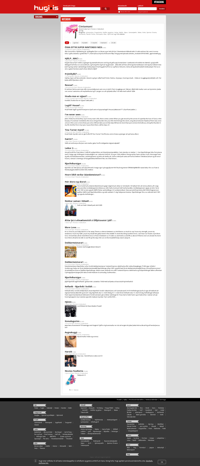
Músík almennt (70, 107)
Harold (68, 351)
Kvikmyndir (69, 132)
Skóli (70, 446)
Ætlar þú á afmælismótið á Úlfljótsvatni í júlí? (88, 220)
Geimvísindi (38, 422)
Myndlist (106, 431)
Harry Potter (106, 429)
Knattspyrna (150, 412)
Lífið (35, 443)
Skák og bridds (141, 415)
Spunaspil (37, 439)
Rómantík (69, 117)
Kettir (70, 408)
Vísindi (36, 425)
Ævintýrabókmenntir (94, 434)
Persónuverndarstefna (136, 400)
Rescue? (69, 85)
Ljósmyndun (90, 32)
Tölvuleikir (69, 439)
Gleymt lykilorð (143, 12)
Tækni (129, 435)
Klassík (154, 426)
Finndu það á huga (69, 6)
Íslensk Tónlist (90, 34)
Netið (134, 440)
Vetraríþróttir (131, 417)
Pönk (150, 428)
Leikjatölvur (69, 49)
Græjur (152, 438)
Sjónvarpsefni (70, 87)
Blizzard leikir (48, 432)
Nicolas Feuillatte (74, 371)
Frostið (119, 400)
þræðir (85, 43)
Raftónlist (157, 428)
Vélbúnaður (142, 440)
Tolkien (83, 434)
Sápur (126, 32)
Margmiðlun (85, 417)
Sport (129, 405)
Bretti (147, 408)
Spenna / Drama (151, 32)
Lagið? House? (72, 105)
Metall (162, 426)
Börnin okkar (38, 446)
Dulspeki (92, 408)
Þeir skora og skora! (75, 181)
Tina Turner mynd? (74, 129)
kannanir (103, 43)
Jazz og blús (144, 426)
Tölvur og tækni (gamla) (73, 98)
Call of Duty (68, 432)
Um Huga (163, 400)
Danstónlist (130, 424)
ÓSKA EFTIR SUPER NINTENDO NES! (83, 47)
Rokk (144, 32)
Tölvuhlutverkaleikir (57, 439)
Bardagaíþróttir (132, 408)
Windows (151, 440)
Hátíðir (121, 32)
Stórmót (153, 415)
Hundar (63, 408)
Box (141, 408)
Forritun (144, 438)
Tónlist (129, 421)
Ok (162, 462)
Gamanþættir (133, 32)
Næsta (76, 390)
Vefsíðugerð (95, 422)
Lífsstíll (83, 405)
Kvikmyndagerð (112, 420)
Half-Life (57, 434)
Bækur (97, 429)
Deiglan (36, 415)
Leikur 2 (69, 148)
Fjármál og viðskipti (48, 415)
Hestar (57, 408)
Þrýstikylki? (71, 73)
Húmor (55, 446)
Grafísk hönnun (86, 420)
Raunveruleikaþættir (110, 441)
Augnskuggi (71, 332)
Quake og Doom (65, 436)
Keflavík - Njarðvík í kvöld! (78, 286)
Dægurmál (37, 412)
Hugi (128, 454)
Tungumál (68, 422)
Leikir (36, 429)
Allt (67, 43)
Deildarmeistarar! (74, 242)
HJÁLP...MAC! (71, 58)
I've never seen (72, 114)
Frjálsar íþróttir (132, 410)
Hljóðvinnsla (99, 420)
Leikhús (83, 431)
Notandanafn (122, 6)
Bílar (105, 34)
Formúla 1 (142, 448)
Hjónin (68, 301)
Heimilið (85, 410)
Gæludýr (49, 408)
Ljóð (89, 431)
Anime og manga (86, 429)
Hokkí (162, 410)
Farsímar (136, 438)
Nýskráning (159, 2)
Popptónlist (98, 32)
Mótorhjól (160, 448)
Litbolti (129, 415)
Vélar (128, 445)
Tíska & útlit (69, 334)
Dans (153, 408)
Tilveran (42, 448)
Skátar (140, 32)
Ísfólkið (115, 429)
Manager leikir (41, 436)
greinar (75, 43)
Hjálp (125, 400)
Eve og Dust (38, 434)
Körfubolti (82, 34)
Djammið (68, 373)
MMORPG (53, 436)
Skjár (82, 438)
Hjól (156, 410)
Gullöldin (141, 424)
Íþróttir (129, 412)
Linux (128, 440)
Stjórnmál (110, 34)
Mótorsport (131, 450)
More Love (70, 227)
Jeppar (152, 448)
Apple (67, 61)
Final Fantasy (48, 434)
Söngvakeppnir (133, 431)
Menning (83, 426)
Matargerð (107, 410)
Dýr (35, 405)
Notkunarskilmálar (152, 400)
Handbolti (148, 410)
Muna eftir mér (125, 11)
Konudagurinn (72, 321)
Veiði (161, 415)
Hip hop (150, 424)
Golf (141, 410)
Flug (134, 448)
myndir (94, 43)
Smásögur (114, 431)
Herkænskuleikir (67, 434)
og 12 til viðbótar (119, 34)
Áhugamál (39, 16)
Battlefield (37, 432)
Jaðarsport (138, 412)
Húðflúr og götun (108, 32)
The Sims (46, 439)
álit (113, 43)
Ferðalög (68, 76)
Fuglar (42, 408)
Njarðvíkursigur (73, 163)
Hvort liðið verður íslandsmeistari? (83, 174)
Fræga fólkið (109, 408)
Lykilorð (140, 6)
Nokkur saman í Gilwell (77, 201)
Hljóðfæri (160, 424)
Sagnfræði (58, 422)
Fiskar (36, 408)
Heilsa (116, 32)
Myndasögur (97, 431)
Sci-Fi (89, 443)
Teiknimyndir (85, 445)
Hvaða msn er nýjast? (76, 96)
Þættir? (69, 139)
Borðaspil (58, 432)
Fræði (36, 420)
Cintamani (85, 26)
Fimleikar (161, 408)
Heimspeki (99, 34)
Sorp (36, 448)
